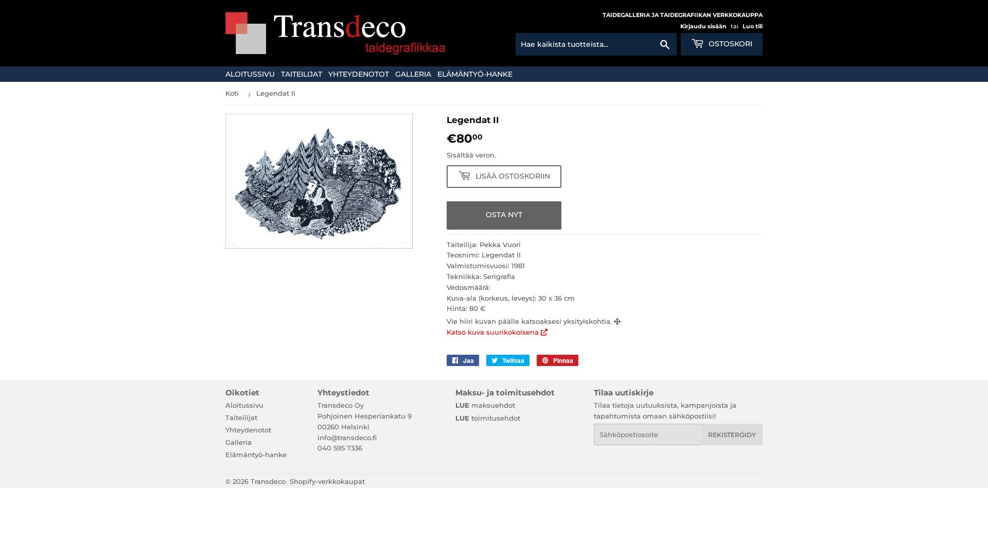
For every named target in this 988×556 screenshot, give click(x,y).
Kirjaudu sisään (703, 26)
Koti (232, 93)
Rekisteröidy (732, 435)
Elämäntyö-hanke (475, 74)
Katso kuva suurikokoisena (494, 332)
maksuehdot (485, 405)
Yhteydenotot (358, 74)
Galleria (413, 74)
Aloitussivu (250, 74)
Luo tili (753, 26)
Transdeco (268, 481)
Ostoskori (729, 43)
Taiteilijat (301, 74)
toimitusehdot (487, 418)
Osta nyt (504, 214)
